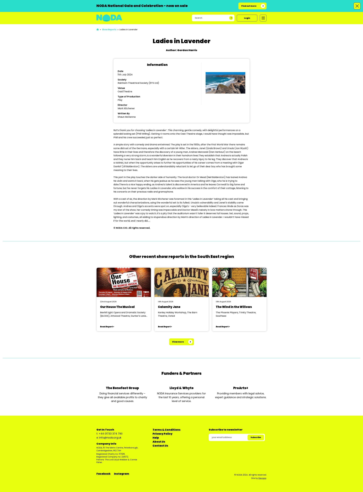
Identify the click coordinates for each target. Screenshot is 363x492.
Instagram (121, 473)
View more (178, 341)
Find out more (249, 6)
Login (247, 18)
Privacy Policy (162, 433)
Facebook (103, 473)
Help (156, 437)
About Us (159, 441)
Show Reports (109, 29)
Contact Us (160, 445)
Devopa (262, 478)
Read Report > (107, 326)
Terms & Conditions (167, 429)
